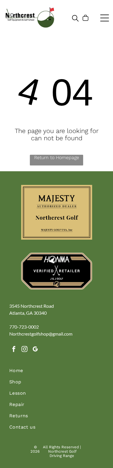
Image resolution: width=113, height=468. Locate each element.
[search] (75, 19)
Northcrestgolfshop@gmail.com (40, 333)
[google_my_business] (35, 349)
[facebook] (14, 349)
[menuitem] (56, 373)
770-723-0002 (24, 326)
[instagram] (24, 349)
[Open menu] (104, 18)
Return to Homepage (56, 157)
